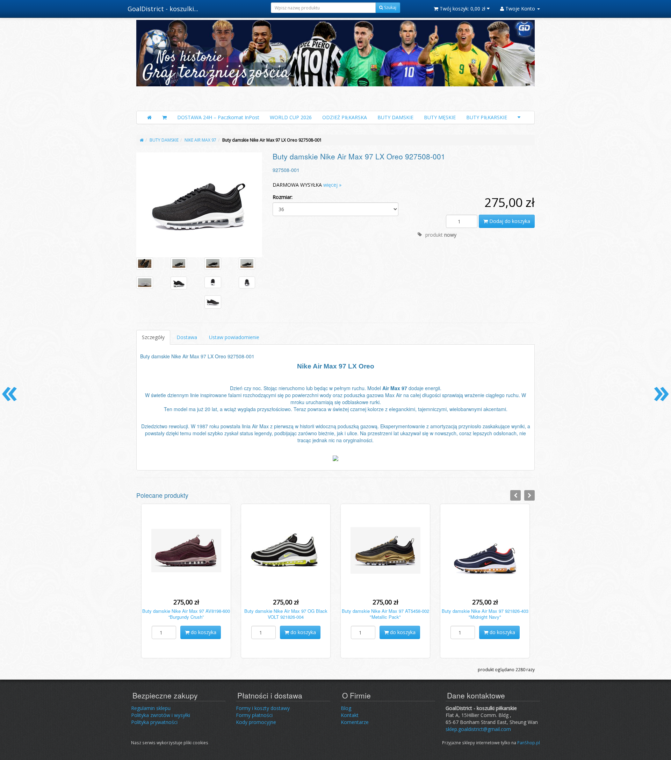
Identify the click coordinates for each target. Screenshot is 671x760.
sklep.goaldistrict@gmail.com (478, 729)
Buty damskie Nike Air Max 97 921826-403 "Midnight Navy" (485, 614)
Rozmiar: (283, 197)
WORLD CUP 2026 (291, 117)
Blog (346, 708)
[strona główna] (142, 140)
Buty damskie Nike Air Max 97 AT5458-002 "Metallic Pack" (385, 614)
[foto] (144, 263)
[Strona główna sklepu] (149, 117)
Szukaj (389, 7)
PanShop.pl (528, 742)
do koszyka (202, 632)
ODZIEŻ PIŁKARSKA (344, 117)
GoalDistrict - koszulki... (163, 9)
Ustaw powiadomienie (234, 337)
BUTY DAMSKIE (395, 117)
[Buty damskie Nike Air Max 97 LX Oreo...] (199, 204)
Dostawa (186, 337)
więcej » (332, 184)
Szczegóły (153, 337)
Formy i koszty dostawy (263, 708)
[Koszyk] (164, 117)
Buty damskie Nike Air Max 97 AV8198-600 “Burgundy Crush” (186, 614)
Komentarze (355, 722)
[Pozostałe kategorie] (519, 117)
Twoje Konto (520, 8)
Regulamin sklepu (151, 708)
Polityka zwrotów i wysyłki (160, 715)
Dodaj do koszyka (509, 221)
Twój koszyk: (461, 8)
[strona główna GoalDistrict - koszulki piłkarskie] (335, 63)
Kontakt (350, 715)
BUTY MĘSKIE (440, 117)
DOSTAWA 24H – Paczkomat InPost (218, 117)
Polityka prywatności (154, 722)
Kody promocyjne (256, 722)
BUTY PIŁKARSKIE (486, 117)
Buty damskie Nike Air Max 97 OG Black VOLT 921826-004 (285, 614)
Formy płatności (254, 715)
